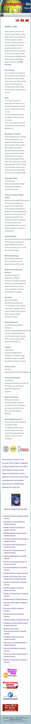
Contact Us (16, 459)
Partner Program (14, 463)
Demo (4, 470)
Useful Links (16, 487)
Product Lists (19, 466)
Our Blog (4, 466)
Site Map (11, 466)
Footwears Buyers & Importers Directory (16, 573)
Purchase (16, 470)
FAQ (25, 466)
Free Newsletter (19, 480)
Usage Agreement (7, 480)
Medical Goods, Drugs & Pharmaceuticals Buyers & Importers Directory (15, 631)
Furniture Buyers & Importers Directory (15, 599)
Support (9, 470)
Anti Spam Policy (13, 473)
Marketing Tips (6, 487)
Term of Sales (24, 477)
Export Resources (7, 484)
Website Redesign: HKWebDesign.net (15, 721)
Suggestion (23, 463)
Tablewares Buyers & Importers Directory (16, 620)
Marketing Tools (19, 484)
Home (4, 459)
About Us (9, 459)
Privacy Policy (14, 477)
